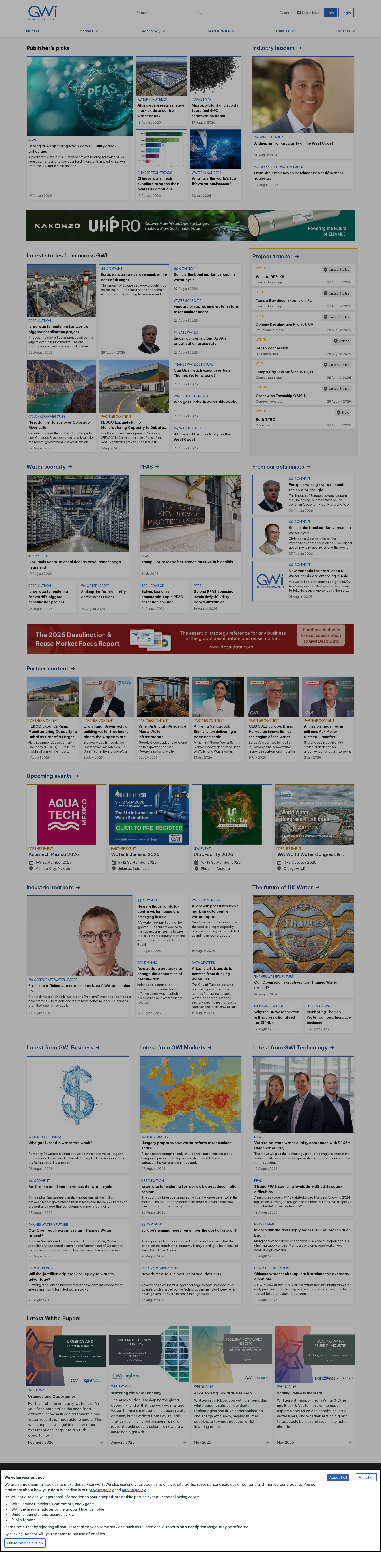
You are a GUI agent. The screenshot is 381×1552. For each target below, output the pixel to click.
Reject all (366, 1477)
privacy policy (101, 1490)
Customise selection (25, 1543)
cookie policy (134, 1490)
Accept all (338, 1477)
